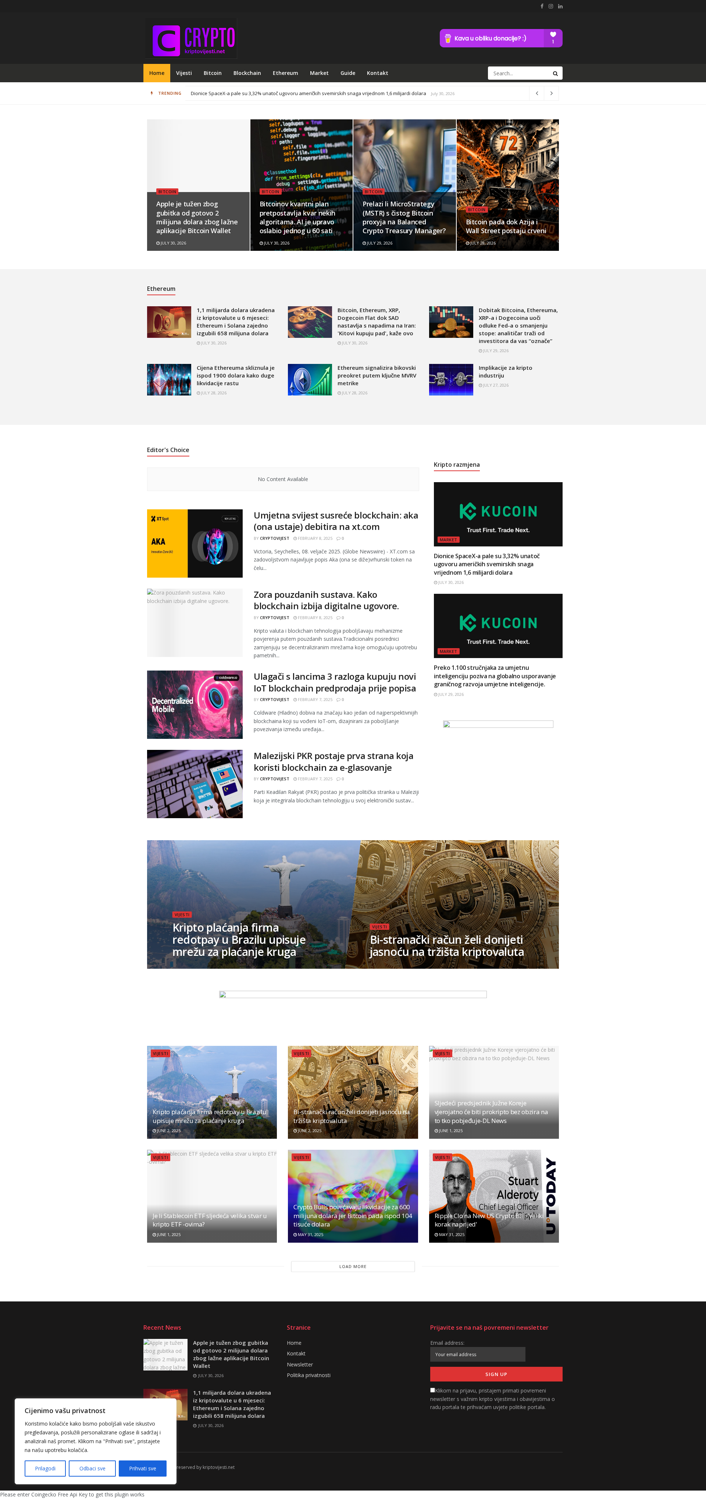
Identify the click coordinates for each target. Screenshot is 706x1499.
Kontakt (377, 72)
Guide (347, 72)
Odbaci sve (92, 1468)
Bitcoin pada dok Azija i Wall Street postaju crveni (506, 226)
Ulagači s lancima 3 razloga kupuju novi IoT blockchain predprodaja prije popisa (335, 682)
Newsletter (300, 1364)
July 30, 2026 (173, 243)
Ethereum (285, 72)
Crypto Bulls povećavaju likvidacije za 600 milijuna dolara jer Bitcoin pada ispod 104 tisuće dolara (352, 1216)
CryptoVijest (274, 538)
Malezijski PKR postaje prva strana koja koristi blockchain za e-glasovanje (333, 761)
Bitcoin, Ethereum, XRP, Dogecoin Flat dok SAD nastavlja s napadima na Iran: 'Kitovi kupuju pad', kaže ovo (377, 321)
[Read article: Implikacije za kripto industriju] (451, 379)
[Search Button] (556, 73)
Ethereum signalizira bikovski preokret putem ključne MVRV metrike (377, 375)
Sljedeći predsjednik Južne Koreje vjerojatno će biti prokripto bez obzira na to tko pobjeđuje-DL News (491, 1112)
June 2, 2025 (188, 966)
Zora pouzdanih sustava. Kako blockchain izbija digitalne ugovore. (326, 600)
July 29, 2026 (379, 243)
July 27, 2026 (495, 385)
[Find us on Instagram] (551, 6)
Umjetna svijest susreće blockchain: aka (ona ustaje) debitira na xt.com (336, 520)
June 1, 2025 (450, 1130)
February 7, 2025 (314, 699)
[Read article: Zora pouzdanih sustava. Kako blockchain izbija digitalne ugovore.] (195, 623)
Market (319, 72)
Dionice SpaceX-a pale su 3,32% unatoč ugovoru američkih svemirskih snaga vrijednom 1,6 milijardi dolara (487, 564)
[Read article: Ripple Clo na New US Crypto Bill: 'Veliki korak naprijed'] (494, 1196)
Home (156, 72)
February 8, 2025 (314, 538)
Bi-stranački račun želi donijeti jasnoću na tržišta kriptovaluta (447, 945)
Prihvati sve (142, 1468)
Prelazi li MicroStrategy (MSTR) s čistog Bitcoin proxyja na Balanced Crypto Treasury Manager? (404, 217)
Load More (353, 1266)
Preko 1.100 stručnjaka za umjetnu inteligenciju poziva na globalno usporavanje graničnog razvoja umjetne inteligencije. (495, 676)
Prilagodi (45, 1468)
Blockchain (247, 72)
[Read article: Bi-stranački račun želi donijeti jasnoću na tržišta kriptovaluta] (353, 1092)
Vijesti (184, 72)
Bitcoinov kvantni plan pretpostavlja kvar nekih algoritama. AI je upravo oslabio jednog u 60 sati (297, 93)
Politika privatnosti (309, 1375)
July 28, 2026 (482, 243)
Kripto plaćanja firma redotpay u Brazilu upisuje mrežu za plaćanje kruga (239, 939)
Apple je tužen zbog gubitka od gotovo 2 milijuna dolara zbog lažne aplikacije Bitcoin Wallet (197, 217)
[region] (95, 1441)
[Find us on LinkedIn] (560, 6)
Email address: (447, 1342)
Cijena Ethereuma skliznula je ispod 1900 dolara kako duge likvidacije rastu (236, 375)
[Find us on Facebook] (542, 6)
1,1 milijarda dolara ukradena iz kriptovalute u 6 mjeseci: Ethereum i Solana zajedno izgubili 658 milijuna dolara (236, 321)
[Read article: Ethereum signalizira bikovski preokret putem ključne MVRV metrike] (310, 379)
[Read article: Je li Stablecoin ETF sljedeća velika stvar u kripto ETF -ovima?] (212, 1196)
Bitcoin (213, 72)
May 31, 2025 (310, 1234)
